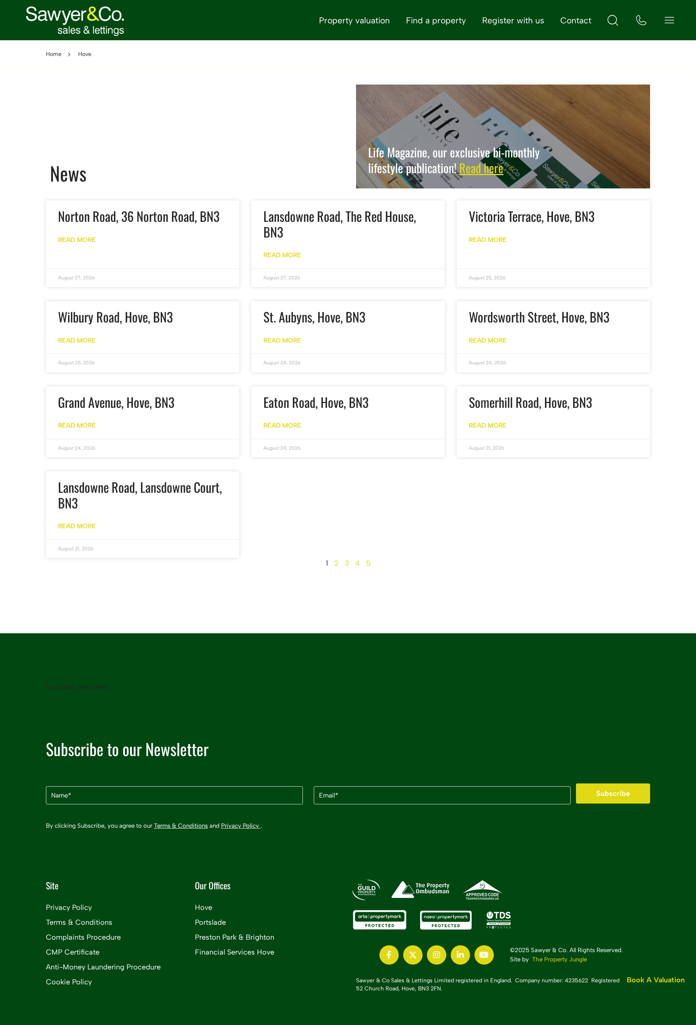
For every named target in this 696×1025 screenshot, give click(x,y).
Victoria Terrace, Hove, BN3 (531, 216)
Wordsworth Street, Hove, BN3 (539, 316)
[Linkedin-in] (460, 955)
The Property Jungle (559, 959)
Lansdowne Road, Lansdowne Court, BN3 (140, 494)
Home (54, 54)
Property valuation (354, 20)
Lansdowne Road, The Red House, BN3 (339, 224)
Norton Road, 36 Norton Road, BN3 (139, 216)
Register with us (513, 20)
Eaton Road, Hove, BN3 (316, 402)
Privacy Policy (241, 825)
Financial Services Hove (234, 952)
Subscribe (613, 793)
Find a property (436, 20)
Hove (203, 907)
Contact (575, 20)
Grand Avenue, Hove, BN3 (116, 402)
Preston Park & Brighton (234, 937)
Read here (481, 168)
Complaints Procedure (83, 937)
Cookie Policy (69, 981)
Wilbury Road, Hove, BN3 (115, 316)
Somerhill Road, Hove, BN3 (530, 402)
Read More (77, 240)
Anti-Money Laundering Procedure (103, 967)
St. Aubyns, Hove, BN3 (314, 316)
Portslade (210, 922)
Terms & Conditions (181, 825)
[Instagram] (436, 955)
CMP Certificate (72, 952)
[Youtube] (484, 955)
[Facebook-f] (389, 955)
